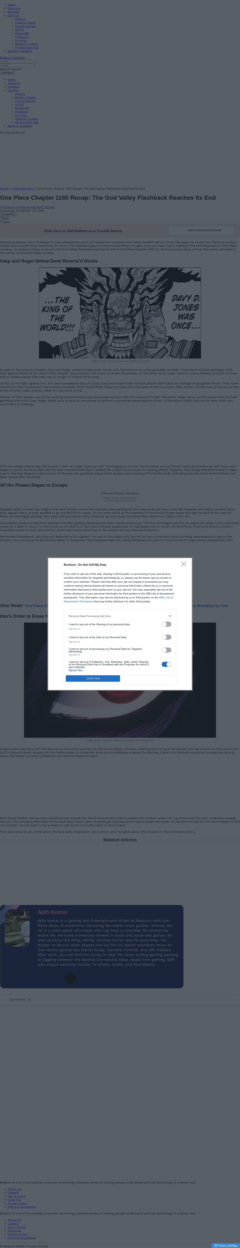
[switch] (166, 624)
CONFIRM (93, 678)
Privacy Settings (227, 1245)
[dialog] (120, 624)
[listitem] (120, 616)
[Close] (184, 565)
